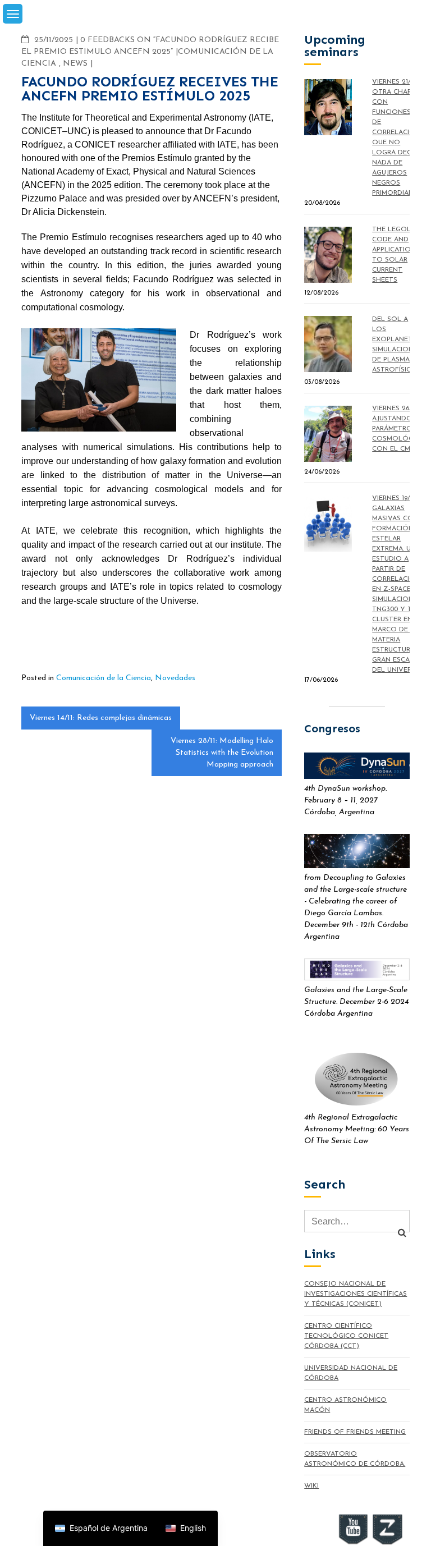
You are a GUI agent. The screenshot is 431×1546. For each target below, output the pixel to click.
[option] (101, 1528)
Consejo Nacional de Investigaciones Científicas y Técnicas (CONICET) (355, 1294)
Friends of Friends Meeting (355, 1432)
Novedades (175, 678)
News (75, 63)
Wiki (311, 1486)
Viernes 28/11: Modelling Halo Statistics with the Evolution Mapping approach (222, 753)
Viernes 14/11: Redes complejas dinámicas (101, 718)
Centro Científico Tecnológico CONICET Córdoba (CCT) (346, 1336)
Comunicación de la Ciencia (103, 678)
